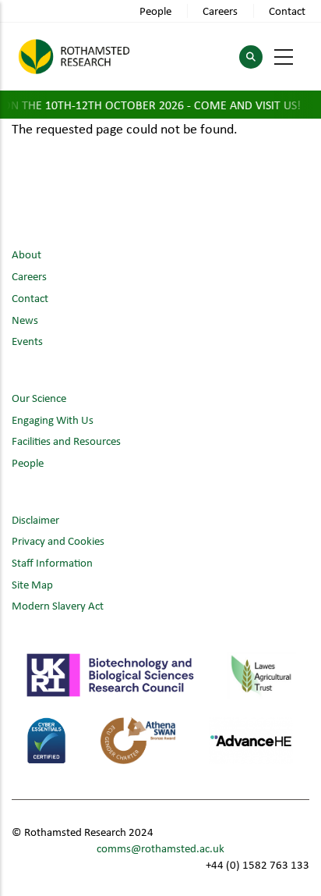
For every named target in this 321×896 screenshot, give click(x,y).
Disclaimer (35, 519)
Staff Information (52, 562)
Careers (220, 10)
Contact (287, 10)
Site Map (32, 584)
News (25, 319)
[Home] (74, 57)
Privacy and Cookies (58, 540)
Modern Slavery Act (58, 605)
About (26, 254)
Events (27, 340)
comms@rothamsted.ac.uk (160, 848)
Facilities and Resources (66, 440)
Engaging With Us (52, 419)
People (155, 10)
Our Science (39, 397)
